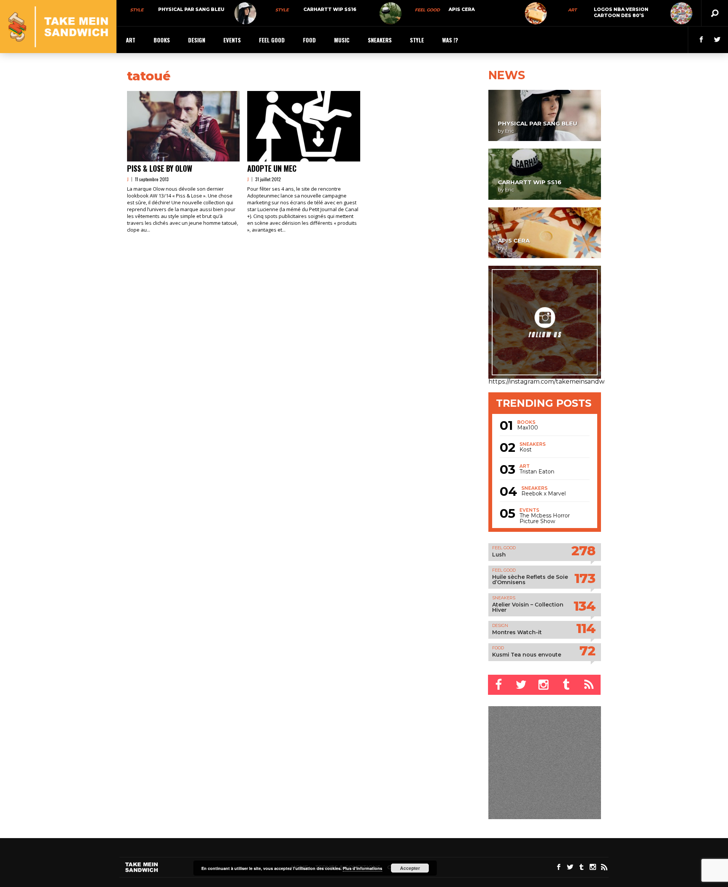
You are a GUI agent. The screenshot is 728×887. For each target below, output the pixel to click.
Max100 (527, 428)
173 (584, 578)
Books (162, 40)
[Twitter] (521, 685)
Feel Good (427, 10)
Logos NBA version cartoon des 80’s (621, 12)
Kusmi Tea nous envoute (526, 654)
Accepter (410, 868)
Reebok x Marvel (543, 494)
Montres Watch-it (517, 632)
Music (342, 40)
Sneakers (380, 40)
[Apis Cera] (536, 13)
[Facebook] (499, 685)
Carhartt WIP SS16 (329, 9)
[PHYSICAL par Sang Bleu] (245, 13)
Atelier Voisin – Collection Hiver (527, 607)
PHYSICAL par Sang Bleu (191, 9)
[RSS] (589, 685)
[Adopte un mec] (303, 126)
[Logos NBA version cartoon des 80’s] (681, 13)
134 (584, 606)
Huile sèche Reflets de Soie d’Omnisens (530, 579)
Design (196, 40)
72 (587, 651)
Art (572, 10)
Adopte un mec (272, 168)
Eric (509, 131)
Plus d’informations (362, 868)
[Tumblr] (566, 685)
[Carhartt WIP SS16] (391, 13)
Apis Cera (462, 9)
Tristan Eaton (536, 472)
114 (585, 628)
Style (136, 10)
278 (583, 550)
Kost (525, 450)
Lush (499, 554)
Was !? (450, 40)
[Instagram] (544, 685)
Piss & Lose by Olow (159, 168)
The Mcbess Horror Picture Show (544, 518)
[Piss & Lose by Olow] (183, 126)
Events (232, 40)
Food (309, 40)
